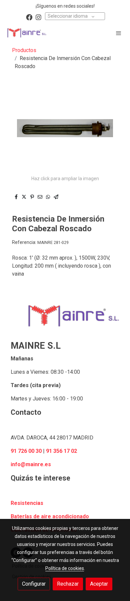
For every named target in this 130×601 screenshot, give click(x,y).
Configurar (34, 584)
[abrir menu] (119, 33)
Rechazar (68, 584)
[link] (27, 33)
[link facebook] (29, 17)
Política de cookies (64, 568)
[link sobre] (65, 320)
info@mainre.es (31, 464)
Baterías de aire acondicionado (50, 516)
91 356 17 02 (61, 451)
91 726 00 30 (26, 451)
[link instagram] (38, 17)
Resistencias (27, 503)
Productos (24, 50)
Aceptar (99, 584)
